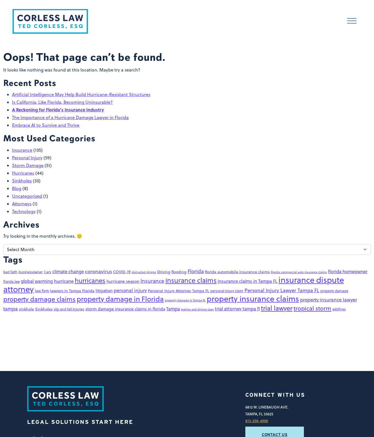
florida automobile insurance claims (237, 272)
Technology (24, 211)
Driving (163, 272)
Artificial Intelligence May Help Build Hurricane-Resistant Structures (81, 94)
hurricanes (90, 280)
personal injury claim (226, 290)
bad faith (10, 271)
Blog (16, 188)
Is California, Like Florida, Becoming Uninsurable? (62, 102)
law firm (42, 291)
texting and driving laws (197, 309)
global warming (37, 281)
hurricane (64, 281)
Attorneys (21, 204)
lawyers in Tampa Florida (72, 291)
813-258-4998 (256, 420)
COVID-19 (122, 272)
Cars (47, 271)
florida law (11, 281)
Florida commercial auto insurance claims (299, 272)
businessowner (31, 271)
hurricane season (123, 281)
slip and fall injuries (69, 309)
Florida (196, 271)
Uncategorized (27, 196)
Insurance (22, 150)
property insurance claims (253, 298)
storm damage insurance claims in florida (125, 309)
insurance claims (191, 280)
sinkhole (26, 309)
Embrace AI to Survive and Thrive (45, 125)
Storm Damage (28, 165)
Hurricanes (23, 173)
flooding (178, 272)
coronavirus (98, 271)
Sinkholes (22, 181)
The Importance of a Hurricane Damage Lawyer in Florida (70, 117)
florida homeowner (347, 271)
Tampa (173, 309)
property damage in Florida (120, 299)
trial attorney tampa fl (237, 309)
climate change (68, 271)
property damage (334, 290)
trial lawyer (276, 308)
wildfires (339, 309)
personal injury (130, 290)
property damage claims (39, 299)
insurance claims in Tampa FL (247, 281)
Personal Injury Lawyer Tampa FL (281, 290)
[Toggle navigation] (352, 21)
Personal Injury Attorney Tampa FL (178, 291)
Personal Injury (27, 158)
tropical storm (312, 308)
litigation (104, 291)
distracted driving (144, 272)
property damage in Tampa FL (185, 300)
